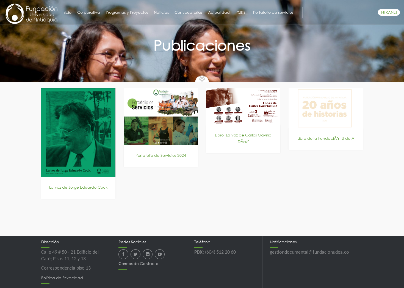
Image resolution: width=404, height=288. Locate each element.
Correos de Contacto (138, 263)
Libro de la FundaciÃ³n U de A (325, 138)
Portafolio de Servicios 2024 (160, 155)
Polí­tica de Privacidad (62, 277)
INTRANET (388, 12)
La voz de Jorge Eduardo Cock (78, 187)
